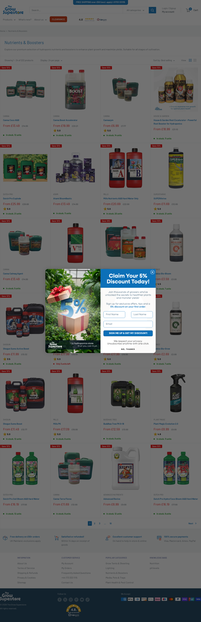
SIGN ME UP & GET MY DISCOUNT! (128, 333)
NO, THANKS (128, 349)
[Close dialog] (152, 272)
